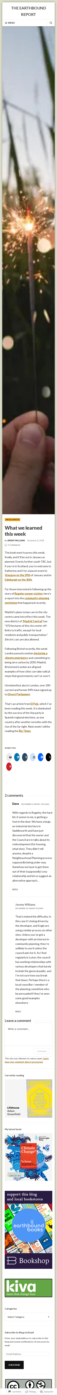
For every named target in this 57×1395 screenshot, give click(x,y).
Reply (15, 889)
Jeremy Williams (16, 540)
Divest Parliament (19, 694)
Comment (42, 1051)
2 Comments (14, 545)
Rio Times (25, 731)
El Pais (34, 703)
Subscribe (14, 1365)
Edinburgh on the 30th (18, 579)
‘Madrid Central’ (32, 621)
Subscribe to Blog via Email (19, 1332)
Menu (11, 23)
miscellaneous (12, 519)
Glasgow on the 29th (17, 575)
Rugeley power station (28, 593)
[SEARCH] (49, 23)
